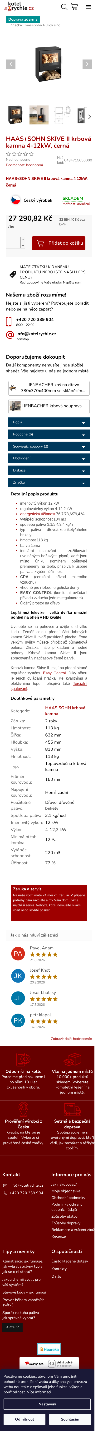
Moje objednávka (65, 1191)
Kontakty (59, 1268)
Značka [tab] (19, 482)
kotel (52, 905)
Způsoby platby (64, 1216)
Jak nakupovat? (64, 1184)
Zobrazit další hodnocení (70, 1038)
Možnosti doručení (76, 204)
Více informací (39, 1392)
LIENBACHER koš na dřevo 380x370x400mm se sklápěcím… (53, 387)
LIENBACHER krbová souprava (52, 406)
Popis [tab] (17, 422)
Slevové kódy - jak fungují (24, 1292)
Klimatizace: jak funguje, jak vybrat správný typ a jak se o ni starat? (22, 1266)
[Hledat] (63, 6)
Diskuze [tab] (19, 470)
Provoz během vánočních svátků (23, 1302)
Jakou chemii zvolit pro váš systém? (21, 1282)
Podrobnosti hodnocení (24, 165)
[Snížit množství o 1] (22, 245)
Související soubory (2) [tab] (30, 446)
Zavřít (46, 134)
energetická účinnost (37, 514)
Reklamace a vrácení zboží (73, 1229)
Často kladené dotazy (69, 1261)
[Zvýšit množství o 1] (22, 240)
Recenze (58, 1236)
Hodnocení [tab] (21, 458)
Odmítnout (24, 1419)
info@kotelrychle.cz (26, 1185)
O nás (56, 1276)
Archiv (12, 1327)
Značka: (35, 25)
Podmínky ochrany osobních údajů (67, 1207)
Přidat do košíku (66, 243)
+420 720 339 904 (26, 1193)
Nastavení (47, 1404)
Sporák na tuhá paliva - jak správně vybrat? (21, 1315)
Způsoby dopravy (65, 1223)
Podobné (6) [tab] (23, 434)
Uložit (15, 134)
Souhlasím (70, 1419)
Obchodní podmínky (68, 1197)
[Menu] (87, 6)
